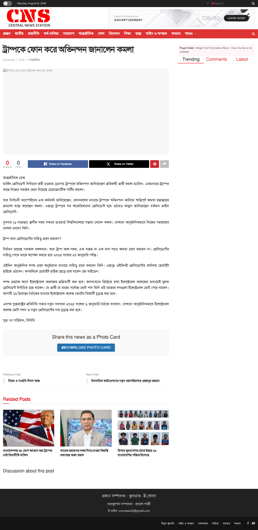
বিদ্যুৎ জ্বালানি (167, 523)
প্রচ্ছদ (6, 33)
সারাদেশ (68, 33)
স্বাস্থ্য (138, 33)
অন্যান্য (176, 33)
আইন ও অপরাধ (156, 33)
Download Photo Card (88, 347)
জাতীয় (19, 33)
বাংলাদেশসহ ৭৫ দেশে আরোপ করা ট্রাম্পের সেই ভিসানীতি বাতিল (27, 452)
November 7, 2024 (13, 60)
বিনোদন (114, 33)
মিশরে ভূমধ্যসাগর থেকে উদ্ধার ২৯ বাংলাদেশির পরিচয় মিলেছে (137, 452)
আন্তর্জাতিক (86, 33)
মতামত (226, 523)
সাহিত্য (215, 523)
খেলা (101, 33)
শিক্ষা (127, 33)
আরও (189, 33)
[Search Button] (252, 3)
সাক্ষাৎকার (203, 523)
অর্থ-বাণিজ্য (51, 33)
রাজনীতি (33, 33)
